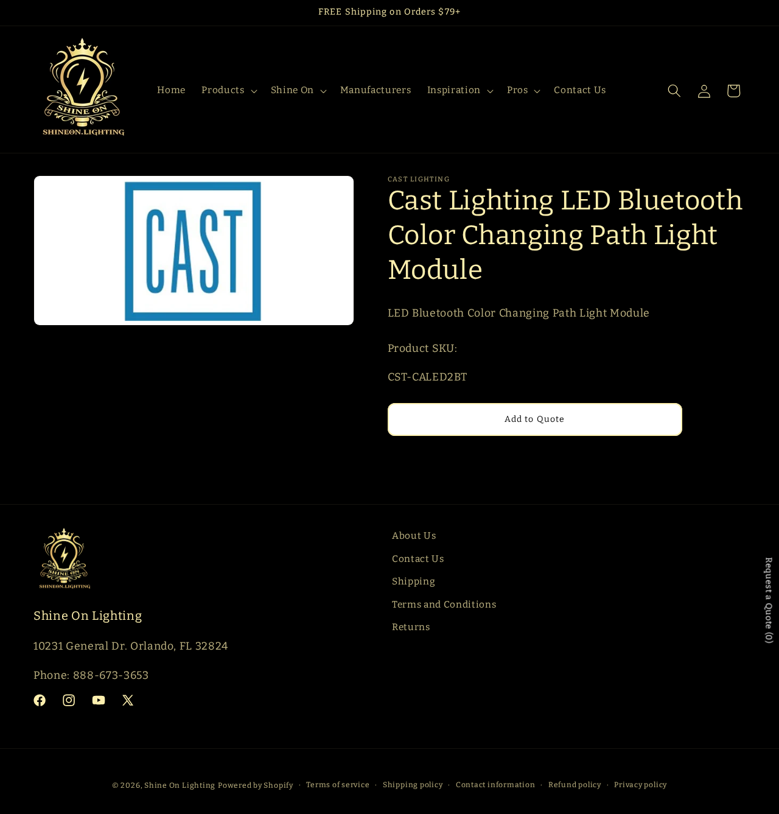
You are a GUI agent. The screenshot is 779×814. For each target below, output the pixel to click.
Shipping (413, 581)
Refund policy (574, 785)
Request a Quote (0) (769, 600)
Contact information (496, 785)
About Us (414, 535)
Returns (411, 627)
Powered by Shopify (255, 785)
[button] (228, 91)
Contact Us (418, 558)
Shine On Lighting (179, 785)
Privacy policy (640, 785)
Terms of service (337, 785)
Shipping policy (413, 785)
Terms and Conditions (444, 604)
